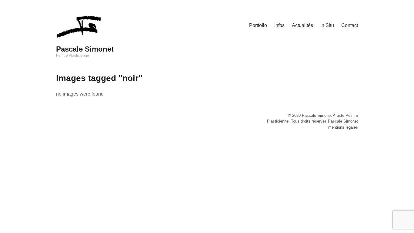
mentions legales (343, 127)
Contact (349, 25)
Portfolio (258, 25)
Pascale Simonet (85, 49)
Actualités (302, 25)
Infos (279, 25)
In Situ (327, 25)
